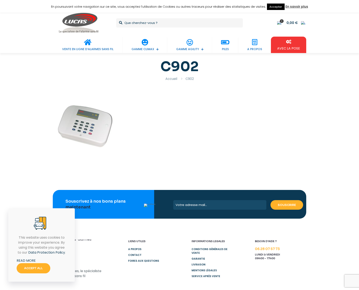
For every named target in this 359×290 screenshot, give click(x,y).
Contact (134, 255)
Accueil (171, 78)
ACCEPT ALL (33, 268)
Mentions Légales (204, 270)
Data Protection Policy (46, 252)
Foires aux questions (143, 261)
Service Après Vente (206, 276)
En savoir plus (296, 6)
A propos (134, 249)
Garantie (198, 258)
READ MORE (26, 260)
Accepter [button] (275, 7)
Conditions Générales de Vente (209, 251)
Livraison (198, 264)
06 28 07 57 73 (267, 249)
